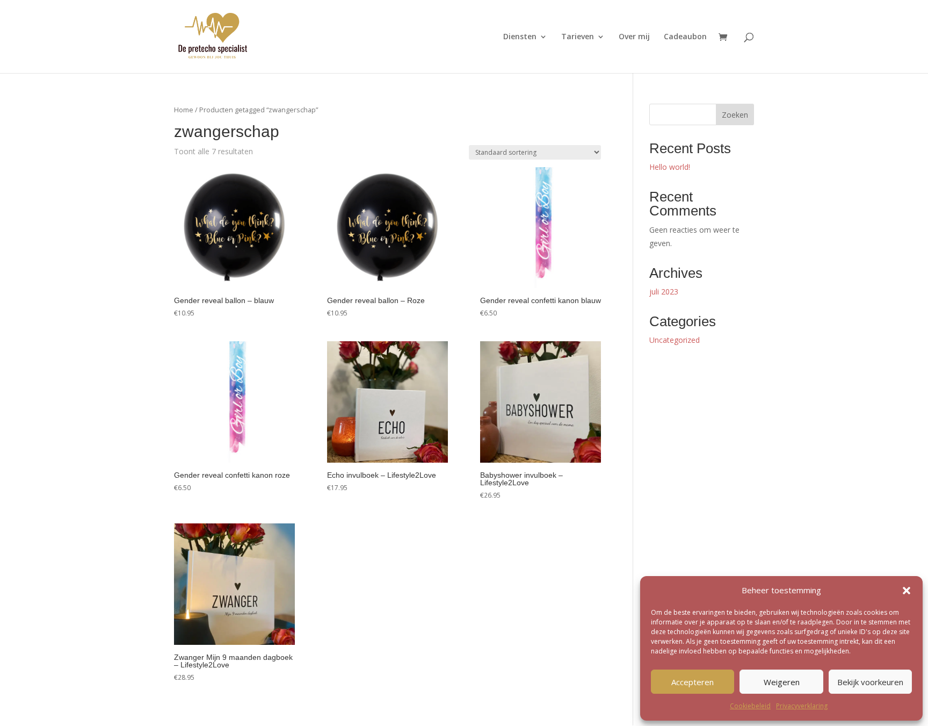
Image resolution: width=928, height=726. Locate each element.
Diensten (519, 37)
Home (183, 109)
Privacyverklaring (802, 705)
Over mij (634, 37)
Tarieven (577, 37)
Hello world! (669, 167)
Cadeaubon (685, 37)
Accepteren (692, 682)
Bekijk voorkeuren (870, 682)
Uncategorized (674, 340)
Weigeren (782, 682)
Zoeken (735, 115)
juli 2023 (663, 291)
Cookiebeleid (750, 705)
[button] (906, 590)
